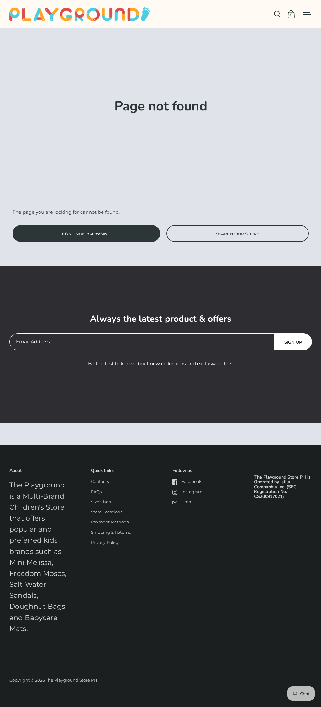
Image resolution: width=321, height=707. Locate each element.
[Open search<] (277, 14)
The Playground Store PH (71, 680)
